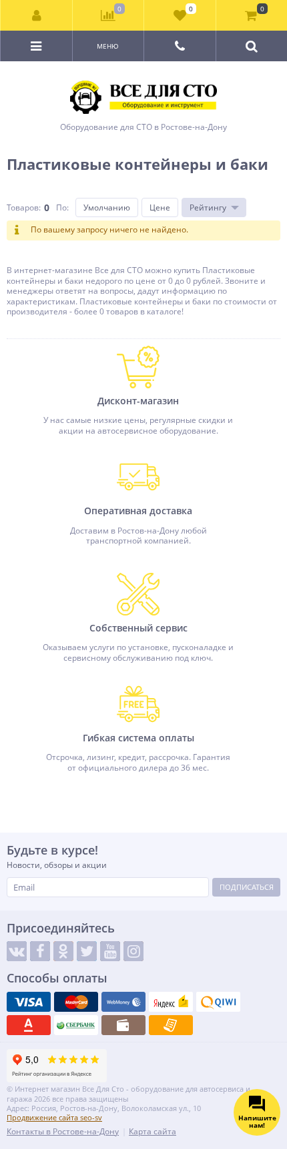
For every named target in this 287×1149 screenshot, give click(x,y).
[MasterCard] (76, 1002)
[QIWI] (218, 1002)
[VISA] (29, 1002)
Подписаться (247, 887)
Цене (160, 207)
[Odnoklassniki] (63, 951)
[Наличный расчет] (123, 1025)
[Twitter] (87, 951)
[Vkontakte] (17, 951)
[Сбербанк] (76, 1025)
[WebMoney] (123, 1002)
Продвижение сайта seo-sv (54, 1117)
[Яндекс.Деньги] (171, 1002)
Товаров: (24, 207)
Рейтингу (208, 207)
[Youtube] (110, 951)
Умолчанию (106, 207)
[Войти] (37, 15)
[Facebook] (40, 951)
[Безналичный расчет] (171, 1025)
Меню (108, 46)
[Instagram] (133, 951)
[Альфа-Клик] (29, 1025)
